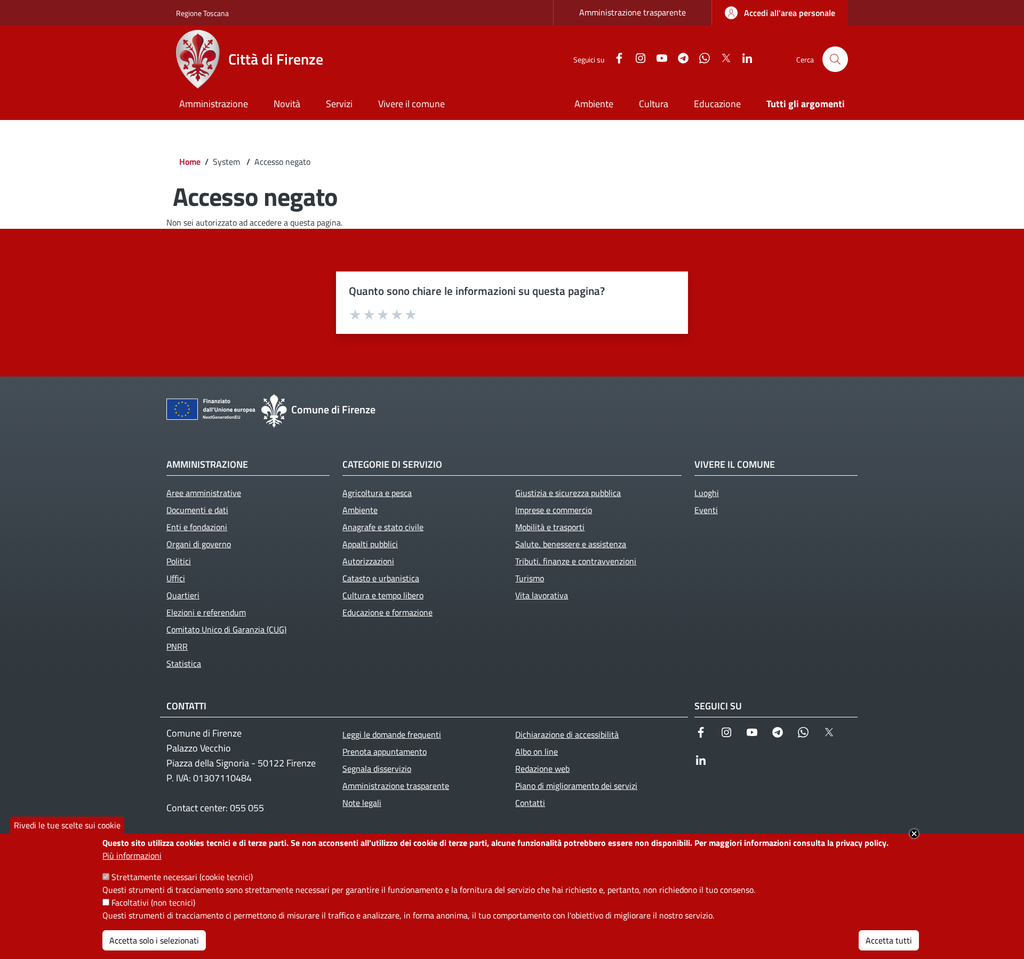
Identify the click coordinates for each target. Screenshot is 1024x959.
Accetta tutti (889, 940)
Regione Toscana (202, 13)
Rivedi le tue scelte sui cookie (67, 825)
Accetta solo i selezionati (154, 940)
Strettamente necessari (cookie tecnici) (182, 876)
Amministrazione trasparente (632, 12)
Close (914, 833)
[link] (780, 13)
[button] (835, 59)
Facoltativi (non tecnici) (153, 902)
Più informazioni (132, 855)
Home (190, 161)
